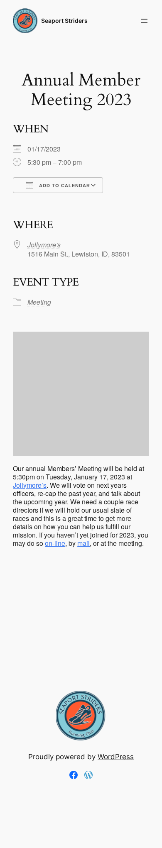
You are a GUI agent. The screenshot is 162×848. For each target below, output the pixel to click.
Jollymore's (44, 244)
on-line (55, 543)
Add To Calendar (63, 185)
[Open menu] (144, 21)
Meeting (39, 302)
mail (83, 543)
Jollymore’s (30, 485)
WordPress (116, 757)
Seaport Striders (64, 20)
